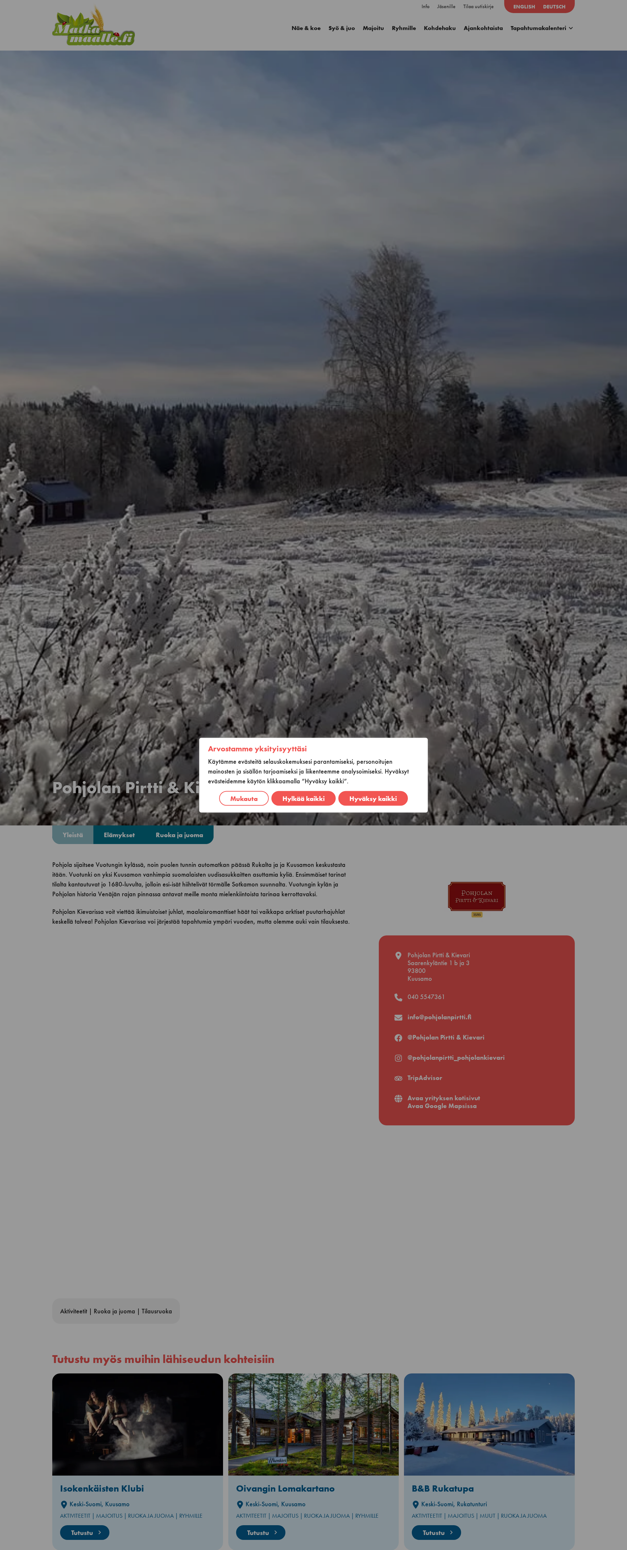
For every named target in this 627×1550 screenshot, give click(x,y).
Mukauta (244, 798)
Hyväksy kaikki (373, 798)
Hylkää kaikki (303, 798)
